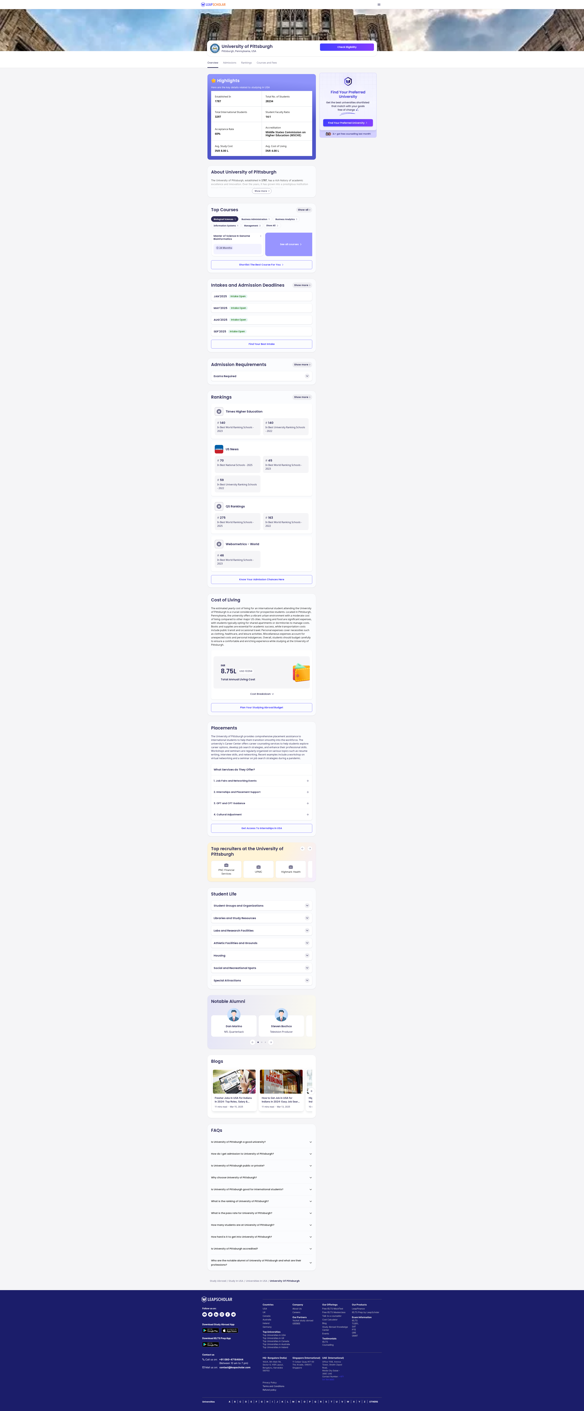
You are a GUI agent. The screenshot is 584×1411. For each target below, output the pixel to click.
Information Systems (226, 225)
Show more (301, 285)
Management (252, 225)
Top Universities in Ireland (275, 1347)
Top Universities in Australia (276, 1344)
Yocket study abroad (302, 1320)
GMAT (355, 1335)
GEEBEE (296, 1323)
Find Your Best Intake (262, 344)
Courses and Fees (267, 62)
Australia (267, 1319)
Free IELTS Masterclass (333, 1312)
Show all (303, 210)
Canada (266, 1316)
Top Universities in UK (273, 1338)
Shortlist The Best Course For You (260, 264)
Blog (324, 1323)
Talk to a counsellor (331, 1316)
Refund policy (269, 1389)
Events (325, 1333)
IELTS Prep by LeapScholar (365, 1312)
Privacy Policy (270, 1382)
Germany (267, 1327)
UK (264, 1312)
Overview (212, 62)
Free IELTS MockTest (332, 1308)
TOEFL (355, 1323)
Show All (270, 225)
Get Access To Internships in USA (261, 828)
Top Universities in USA (274, 1335)
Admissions (229, 62)
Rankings (246, 62)
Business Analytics (286, 219)
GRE (354, 1332)
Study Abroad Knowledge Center (335, 1328)
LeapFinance (358, 1308)
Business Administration (256, 219)
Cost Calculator (329, 1319)
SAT (354, 1326)
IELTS (325, 1341)
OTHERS (373, 1401)
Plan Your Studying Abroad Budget (261, 707)
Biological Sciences (225, 219)
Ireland (266, 1323)
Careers (296, 1312)
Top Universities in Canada (276, 1341)
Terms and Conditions (273, 1386)
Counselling (328, 1344)
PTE (354, 1329)
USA (265, 1308)
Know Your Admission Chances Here (261, 579)
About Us (297, 1308)
